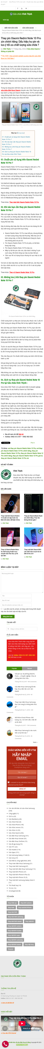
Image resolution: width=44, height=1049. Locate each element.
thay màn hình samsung (15, 917)
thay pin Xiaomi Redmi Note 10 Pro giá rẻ (27, 456)
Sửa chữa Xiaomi (28, 28)
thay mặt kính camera (14, 926)
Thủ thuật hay (13, 885)
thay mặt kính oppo (14, 935)
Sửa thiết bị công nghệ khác (18, 861)
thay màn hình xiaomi (14, 921)
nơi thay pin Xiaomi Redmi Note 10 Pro (22, 448)
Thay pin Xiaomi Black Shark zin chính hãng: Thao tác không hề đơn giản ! (33, 518)
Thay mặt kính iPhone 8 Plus (18, 875)
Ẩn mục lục (20, 133)
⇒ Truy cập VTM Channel (8, 1033)
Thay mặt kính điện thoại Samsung (20, 869)
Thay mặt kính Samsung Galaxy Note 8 (21, 880)
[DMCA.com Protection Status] (22, 1045)
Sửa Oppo (12, 852)
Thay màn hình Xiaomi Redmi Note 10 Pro (24, 202)
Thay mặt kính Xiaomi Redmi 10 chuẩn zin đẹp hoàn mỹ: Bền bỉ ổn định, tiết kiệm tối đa (10, 518)
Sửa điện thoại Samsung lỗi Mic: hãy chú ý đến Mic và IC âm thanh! (25, 689)
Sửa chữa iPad (13, 822)
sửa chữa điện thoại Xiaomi (10, 90)
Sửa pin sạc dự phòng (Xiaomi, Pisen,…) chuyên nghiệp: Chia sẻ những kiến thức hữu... (25, 676)
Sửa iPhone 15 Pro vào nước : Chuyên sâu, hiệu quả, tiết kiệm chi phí (21, 2)
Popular (14, 668)
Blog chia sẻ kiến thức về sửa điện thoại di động (16, 1042)
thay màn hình (12, 912)
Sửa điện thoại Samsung (17, 836)
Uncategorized (13, 891)
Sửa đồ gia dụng (14, 844)
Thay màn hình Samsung (17, 866)
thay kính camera (26, 903)
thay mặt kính (30, 921)
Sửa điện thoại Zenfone (16, 841)
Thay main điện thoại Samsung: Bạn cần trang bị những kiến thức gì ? (26, 704)
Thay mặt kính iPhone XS (17, 877)
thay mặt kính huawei (14, 930)
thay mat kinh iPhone (25, 907)
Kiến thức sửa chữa (11, 28)
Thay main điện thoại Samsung (19, 863)
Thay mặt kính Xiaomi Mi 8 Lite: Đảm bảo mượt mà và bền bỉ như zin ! (32, 551)
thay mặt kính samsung (15, 940)
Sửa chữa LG (13, 830)
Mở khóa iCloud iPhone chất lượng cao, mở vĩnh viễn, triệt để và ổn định (25, 719)
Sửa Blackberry (14, 819)
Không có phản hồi (7, 51)
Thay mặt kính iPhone (16, 872)
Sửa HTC (12, 847)
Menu (5, 20)
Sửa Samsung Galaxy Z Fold (18, 855)
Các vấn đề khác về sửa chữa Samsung (22, 808)
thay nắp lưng (29, 944)
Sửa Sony (12, 858)
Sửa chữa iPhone (14, 825)
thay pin (10, 949)
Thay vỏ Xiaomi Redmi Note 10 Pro (21, 272)
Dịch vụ (11, 816)
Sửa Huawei (13, 850)
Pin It (32, 443)
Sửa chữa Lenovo (14, 827)
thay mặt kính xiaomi (14, 944)
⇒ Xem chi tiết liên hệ (7, 1003)
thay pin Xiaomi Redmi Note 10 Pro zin (15, 458)
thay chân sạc (12, 903)
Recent (30, 668)
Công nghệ (12, 813)
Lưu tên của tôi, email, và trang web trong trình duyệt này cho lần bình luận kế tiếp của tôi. (21, 610)
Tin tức (11, 888)
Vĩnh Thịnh (6, 49)
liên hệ (21, 434)
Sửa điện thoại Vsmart (16, 838)
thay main (11, 907)
